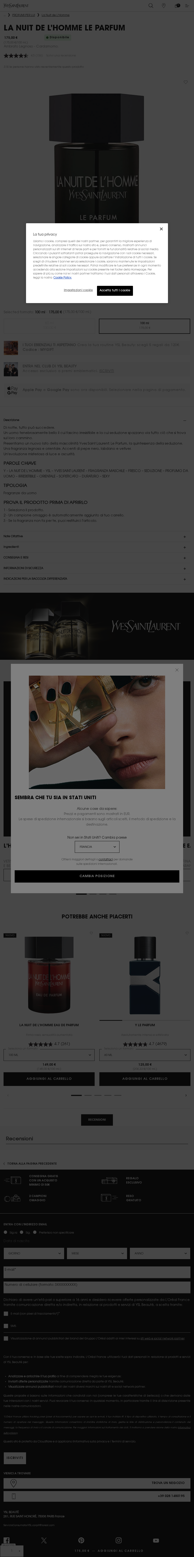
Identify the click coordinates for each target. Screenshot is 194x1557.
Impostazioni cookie (78, 290)
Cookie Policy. (62, 278)
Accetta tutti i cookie (115, 290)
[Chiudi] (161, 229)
